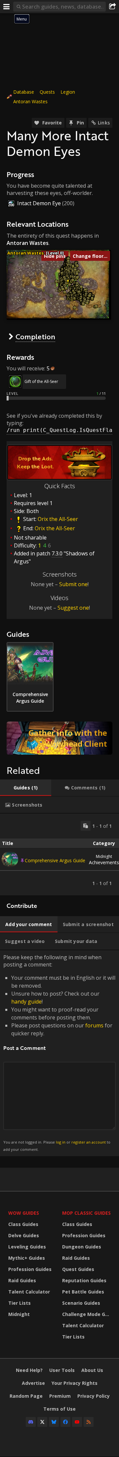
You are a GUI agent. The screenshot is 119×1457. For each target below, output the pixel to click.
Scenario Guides (81, 1303)
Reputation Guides (84, 1280)
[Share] (112, 6)
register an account (88, 1142)
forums (94, 1025)
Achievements (104, 860)
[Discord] (31, 1422)
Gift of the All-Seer (41, 381)
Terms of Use (59, 1409)
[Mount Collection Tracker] (59, 738)
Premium (60, 1396)
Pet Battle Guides (83, 1292)
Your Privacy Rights (75, 1383)
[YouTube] (77, 1422)
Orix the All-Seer (58, 519)
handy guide (26, 1001)
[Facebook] (65, 1422)
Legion (67, 92)
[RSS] (89, 1422)
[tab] (25, 787)
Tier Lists (19, 1303)
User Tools (62, 1370)
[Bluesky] (54, 1422)
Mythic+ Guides (26, 1258)
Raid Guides (22, 1280)
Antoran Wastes (30, 101)
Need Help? (29, 1370)
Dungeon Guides (81, 1247)
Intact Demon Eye (39, 203)
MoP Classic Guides (86, 1213)
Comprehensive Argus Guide (55, 860)
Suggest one (73, 607)
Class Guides (23, 1224)
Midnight (19, 1314)
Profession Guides (30, 1269)
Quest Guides (78, 1269)
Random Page (26, 1396)
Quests (47, 92)
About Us (92, 1370)
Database (23, 92)
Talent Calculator (29, 1292)
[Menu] (6, 6)
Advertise (33, 1383)
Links (104, 122)
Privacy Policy (93, 1396)
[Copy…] (86, 826)
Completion (35, 336)
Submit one (73, 584)
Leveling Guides (27, 1247)
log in (60, 1142)
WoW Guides (23, 1213)
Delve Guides (23, 1235)
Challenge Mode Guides (87, 1314)
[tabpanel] (59, 854)
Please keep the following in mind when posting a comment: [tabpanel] (59, 1053)
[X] (42, 1422)
